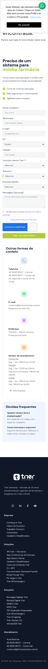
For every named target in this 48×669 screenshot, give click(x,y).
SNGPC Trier (12, 603)
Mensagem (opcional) (13, 193)
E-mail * (6, 129)
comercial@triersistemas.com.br (22, 649)
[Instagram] (12, 506)
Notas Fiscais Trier (15, 574)
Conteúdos (12, 532)
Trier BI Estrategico (16, 581)
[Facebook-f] (27, 506)
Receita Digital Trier (16, 600)
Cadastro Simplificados (18, 535)
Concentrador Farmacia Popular (22, 571)
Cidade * (7, 150)
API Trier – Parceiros (16, 551)
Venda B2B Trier (14, 623)
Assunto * (8, 171)
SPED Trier (12, 607)
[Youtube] (35, 506)
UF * (5, 139)
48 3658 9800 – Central (18, 642)
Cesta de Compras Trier (18, 564)
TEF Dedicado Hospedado (19, 610)
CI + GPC (11, 568)
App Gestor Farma (15, 558)
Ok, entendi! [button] (24, 25)
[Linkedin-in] (20, 506)
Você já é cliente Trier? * (14, 160)
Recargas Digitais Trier (17, 597)
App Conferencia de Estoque (21, 555)
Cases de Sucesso (16, 526)
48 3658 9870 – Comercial (20, 646)
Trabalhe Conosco (16, 529)
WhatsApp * (9, 118)
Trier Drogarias (14, 617)
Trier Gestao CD (14, 620)
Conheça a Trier (14, 522)
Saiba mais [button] (35, 17)
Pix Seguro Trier (14, 578)
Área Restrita (13, 639)
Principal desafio (11, 182)
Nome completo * (11, 108)
